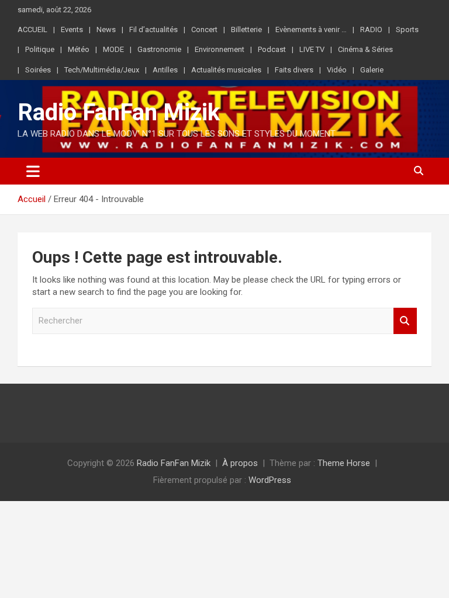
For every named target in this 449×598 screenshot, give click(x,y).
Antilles (165, 69)
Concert (204, 29)
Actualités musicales (226, 69)
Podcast (272, 49)
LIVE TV (311, 49)
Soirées (38, 69)
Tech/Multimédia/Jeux (101, 69)
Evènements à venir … (311, 29)
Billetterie (246, 29)
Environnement (219, 49)
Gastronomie (159, 49)
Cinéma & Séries (365, 49)
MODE (113, 49)
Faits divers (294, 69)
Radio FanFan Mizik (119, 112)
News (106, 29)
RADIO (371, 29)
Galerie (372, 69)
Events (72, 29)
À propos (240, 463)
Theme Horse (343, 463)
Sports (407, 29)
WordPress (269, 480)
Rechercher (405, 321)
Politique (39, 49)
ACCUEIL (32, 29)
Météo (78, 49)
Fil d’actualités (153, 29)
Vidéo (337, 69)
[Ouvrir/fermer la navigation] (33, 171)
